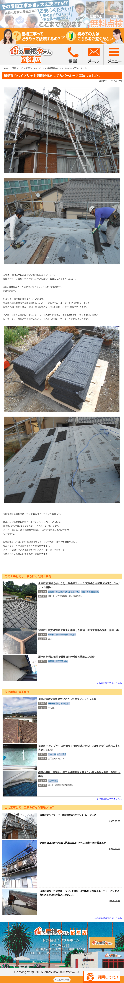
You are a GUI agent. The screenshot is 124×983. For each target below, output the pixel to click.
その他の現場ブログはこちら (108, 918)
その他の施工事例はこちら (109, 683)
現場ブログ (17, 68)
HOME (6, 68)
